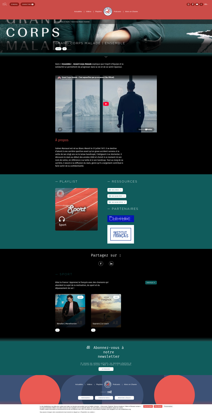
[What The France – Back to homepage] (107, 387)
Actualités (78, 11)
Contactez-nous (104, 398)
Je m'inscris (106, 369)
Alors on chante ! (65, 22)
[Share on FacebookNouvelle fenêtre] (100, 265)
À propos (14, 4)
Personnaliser (168, 406)
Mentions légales (124, 398)
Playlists (98, 11)
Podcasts (117, 11)
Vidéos (88, 11)
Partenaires (85, 398)
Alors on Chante (131, 11)
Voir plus (150, 283)
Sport (58, 48)
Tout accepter (148, 406)
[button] (207, 4)
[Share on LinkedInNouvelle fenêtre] (111, 265)
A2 (57, 330)
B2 (64, 48)
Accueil (57, 22)
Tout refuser (158, 406)
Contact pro (26, 4)
